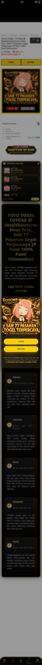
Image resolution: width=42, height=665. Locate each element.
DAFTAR (21, 349)
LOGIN (21, 341)
